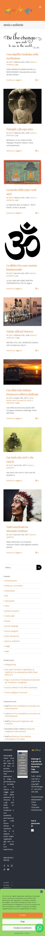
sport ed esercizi (19, 400)
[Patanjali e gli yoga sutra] (22, 106)
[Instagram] (12, 866)
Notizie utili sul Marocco (19, 331)
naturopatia (9, 601)
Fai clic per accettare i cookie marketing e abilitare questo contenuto (22, 764)
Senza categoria (11, 631)
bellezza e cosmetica (14, 586)
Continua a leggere (13, 80)
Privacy (27, 933)
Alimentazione (11, 581)
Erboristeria (10, 591)
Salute (8, 400)
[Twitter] (8, 866)
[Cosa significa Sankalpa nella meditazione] (22, 40)
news (31, 398)
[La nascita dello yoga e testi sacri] (22, 172)
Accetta (22, 915)
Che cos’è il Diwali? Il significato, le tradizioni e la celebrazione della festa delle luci (21, 672)
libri (6, 596)
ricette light (10, 616)
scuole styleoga (11, 626)
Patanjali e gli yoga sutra (19, 129)
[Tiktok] (4, 869)
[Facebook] (4, 866)
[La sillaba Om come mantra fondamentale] (22, 241)
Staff (10, 62)
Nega (23, 921)
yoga (16, 64)
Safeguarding (10, 665)
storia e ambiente (12, 641)
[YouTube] (8, 869)
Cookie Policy (19, 933)
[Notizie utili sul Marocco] (22, 311)
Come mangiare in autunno (16, 692)
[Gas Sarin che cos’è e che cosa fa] (22, 439)
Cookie (6, 882)
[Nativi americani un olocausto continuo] (22, 505)
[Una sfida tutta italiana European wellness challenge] (22, 372)
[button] (41, 891)
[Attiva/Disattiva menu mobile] (40, 7)
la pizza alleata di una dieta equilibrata (21, 687)
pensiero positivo (12, 611)
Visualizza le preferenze (23, 928)
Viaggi (17, 338)
